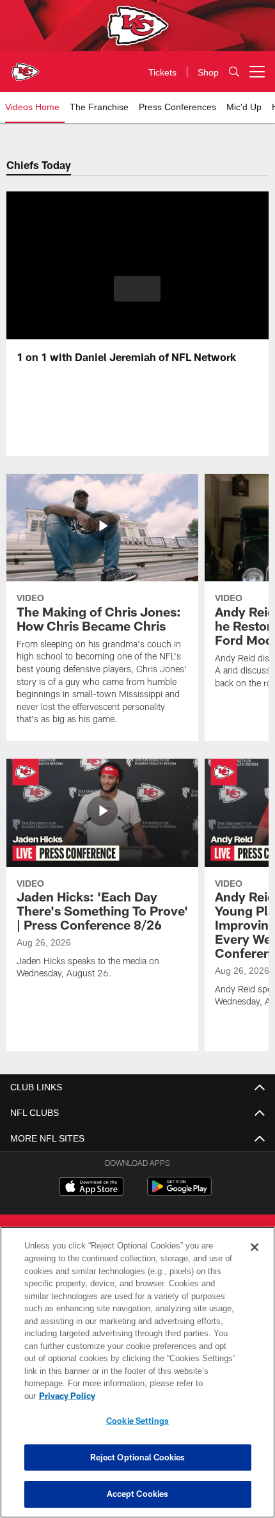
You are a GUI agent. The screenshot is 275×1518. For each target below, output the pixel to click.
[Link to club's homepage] (25, 66)
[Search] (234, 72)
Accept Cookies (138, 1494)
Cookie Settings (137, 1421)
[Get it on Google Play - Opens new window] (179, 1193)
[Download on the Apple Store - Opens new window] (91, 1188)
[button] (137, 289)
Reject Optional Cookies (137, 1457)
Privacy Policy (166, 1396)
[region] (137, 1378)
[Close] (254, 1260)
